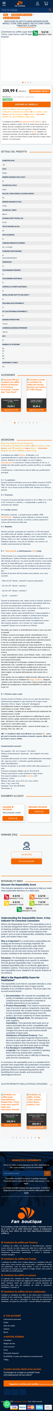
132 (31, 112)
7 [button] (37, 422)
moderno (38, 680)
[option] (26, 56)
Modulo (33, 122)
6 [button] (33, 422)
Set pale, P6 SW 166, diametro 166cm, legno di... (11, 1116)
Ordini (6, 1322)
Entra (6, 1350)
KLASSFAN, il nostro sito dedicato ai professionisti (23, 1356)
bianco (5, 114)
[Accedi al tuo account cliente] (37, 4)
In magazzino (7, 99)
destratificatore (24, 122)
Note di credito (9, 1326)
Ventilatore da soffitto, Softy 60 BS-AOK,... (36, 1116)
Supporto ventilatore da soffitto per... (11, 401)
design (34, 132)
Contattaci (7, 1340)
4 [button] (30, 82)
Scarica (11, 818)
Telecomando (11, 551)
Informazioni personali (12, 1319)
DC (43, 734)
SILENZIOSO (6, 517)
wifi (34, 551)
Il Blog (6, 1360)
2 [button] (25, 82)
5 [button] (29, 422)
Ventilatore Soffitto (20, 1401)
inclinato (30, 776)
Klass (40, 122)
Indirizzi (6, 1329)
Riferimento (6, 97)
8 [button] (38, 1137)
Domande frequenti (11, 1353)
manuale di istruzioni (8, 808)
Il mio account (9, 1347)
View (11, 396)
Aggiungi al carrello (26, 104)
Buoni (6, 1332)
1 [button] (22, 82)
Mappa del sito (9, 1343)
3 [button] (27, 82)
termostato (40, 114)
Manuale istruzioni (37, 807)
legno (26, 114)
